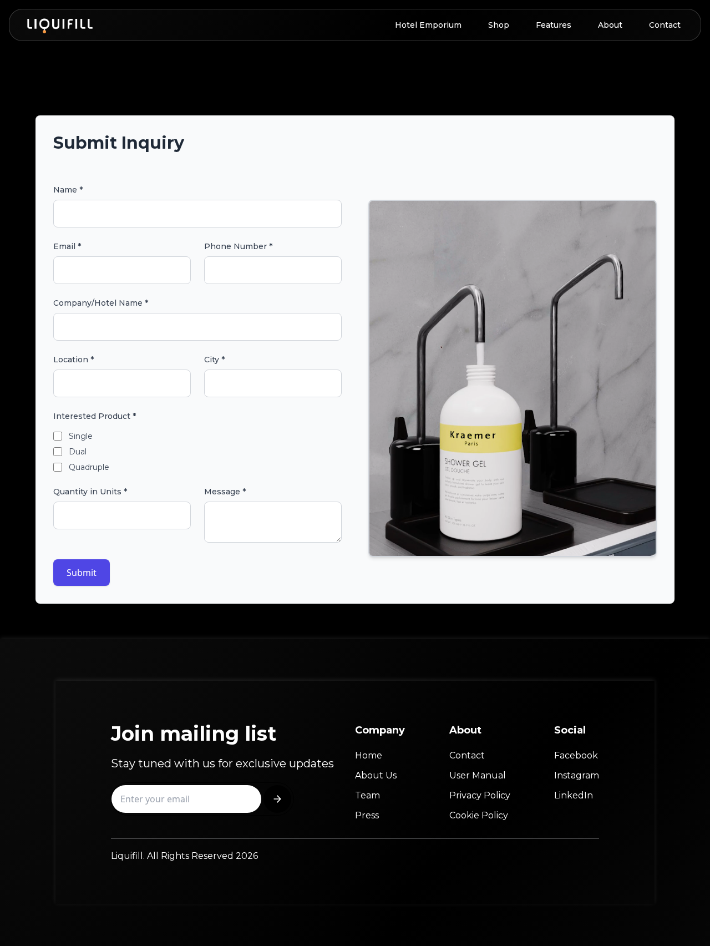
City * (214, 360)
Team (367, 795)
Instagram (576, 775)
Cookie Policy (478, 815)
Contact (665, 25)
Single (81, 436)
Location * (73, 360)
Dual (78, 452)
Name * (68, 190)
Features (553, 25)
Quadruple (89, 467)
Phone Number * (238, 246)
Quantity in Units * (90, 492)
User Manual (477, 775)
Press (367, 815)
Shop (498, 25)
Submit (82, 572)
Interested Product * (94, 416)
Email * (67, 246)
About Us (376, 775)
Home (368, 755)
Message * (225, 492)
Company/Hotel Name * (100, 303)
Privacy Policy (479, 795)
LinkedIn (573, 795)
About (610, 25)
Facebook (576, 755)
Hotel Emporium (428, 25)
